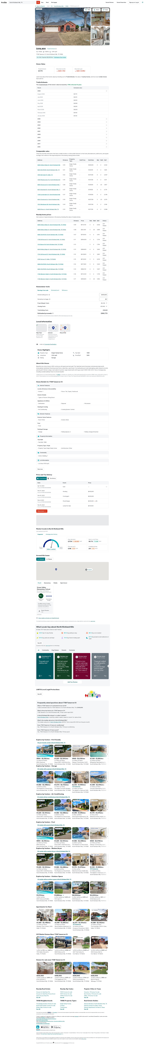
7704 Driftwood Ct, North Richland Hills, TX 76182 (51, 254)
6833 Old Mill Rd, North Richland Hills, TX (49, 170)
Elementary (47, 583)
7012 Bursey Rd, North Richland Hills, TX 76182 (50, 244)
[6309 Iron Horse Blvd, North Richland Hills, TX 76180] (98, 777)
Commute (72, 650)
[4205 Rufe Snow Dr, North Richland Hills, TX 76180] (62, 751)
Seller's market (51, 549)
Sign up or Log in (134, 2)
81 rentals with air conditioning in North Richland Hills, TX (53, 797)
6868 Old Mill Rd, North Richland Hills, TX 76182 (50, 264)
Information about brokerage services (46, 1021)
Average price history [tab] (51, 534)
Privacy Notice (97, 1032)
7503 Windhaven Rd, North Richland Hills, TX (49, 204)
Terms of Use (79, 1032)
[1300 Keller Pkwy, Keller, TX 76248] (45, 915)
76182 (66, 6)
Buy (42, 2)
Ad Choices (103, 1032)
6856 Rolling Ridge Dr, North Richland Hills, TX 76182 (52, 229)
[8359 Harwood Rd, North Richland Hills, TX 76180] (80, 777)
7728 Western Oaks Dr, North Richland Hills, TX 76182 (52, 274)
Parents (64, 650)
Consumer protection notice (59, 1021)
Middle (55, 583)
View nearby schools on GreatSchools (48, 618)
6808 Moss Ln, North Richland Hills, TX (48, 209)
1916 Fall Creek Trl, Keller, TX (45, 175)
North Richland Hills (59, 6)
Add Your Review (72, 682)
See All (40, 643)
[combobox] (24, 2)
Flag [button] (50, 675)
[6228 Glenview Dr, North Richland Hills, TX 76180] (98, 805)
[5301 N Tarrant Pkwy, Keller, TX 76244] (99, 915)
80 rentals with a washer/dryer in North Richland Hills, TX (53, 851)
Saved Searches (121, 2)
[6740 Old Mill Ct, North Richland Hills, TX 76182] (45, 968)
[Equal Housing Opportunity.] (53, 1042)
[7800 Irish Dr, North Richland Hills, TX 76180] (80, 805)
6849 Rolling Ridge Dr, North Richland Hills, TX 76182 (52, 249)
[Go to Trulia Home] (4, 2)
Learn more (93, 621)
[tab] (41, 478)
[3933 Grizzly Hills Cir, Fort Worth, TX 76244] (99, 942)
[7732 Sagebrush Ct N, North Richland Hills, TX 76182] (63, 968)
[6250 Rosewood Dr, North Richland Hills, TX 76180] (62, 777)
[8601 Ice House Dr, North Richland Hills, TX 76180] (81, 915)
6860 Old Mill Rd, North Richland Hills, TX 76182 (50, 269)
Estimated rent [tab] (55, 290)
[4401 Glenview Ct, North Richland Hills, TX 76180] (80, 751)
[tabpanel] (72, 305)
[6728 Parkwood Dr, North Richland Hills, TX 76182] (98, 888)
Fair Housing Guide (55, 1032)
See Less (41, 469)
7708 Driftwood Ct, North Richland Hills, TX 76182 (51, 239)
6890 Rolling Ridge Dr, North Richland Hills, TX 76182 (52, 224)
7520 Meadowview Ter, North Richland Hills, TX (50, 179)
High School (63, 583)
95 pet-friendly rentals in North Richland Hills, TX (51, 742)
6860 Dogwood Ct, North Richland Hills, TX (49, 184)
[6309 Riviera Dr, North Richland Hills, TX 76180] (80, 888)
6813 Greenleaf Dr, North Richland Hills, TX (49, 189)
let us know (84, 1038)
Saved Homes (110, 2)
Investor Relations (72, 1032)
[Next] (107, 754)
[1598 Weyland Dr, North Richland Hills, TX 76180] (98, 751)
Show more (41, 511)
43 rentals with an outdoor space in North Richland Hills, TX (54, 879)
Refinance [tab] (64, 290)
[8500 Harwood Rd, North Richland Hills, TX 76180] (45, 751)
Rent (47, 2)
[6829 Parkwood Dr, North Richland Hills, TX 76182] (63, 942)
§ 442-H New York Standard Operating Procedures (46, 1018)
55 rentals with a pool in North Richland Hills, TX (50, 825)
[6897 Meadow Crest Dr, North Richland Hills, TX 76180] (63, 915)
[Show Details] (106, 91)
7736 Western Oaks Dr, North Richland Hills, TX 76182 (52, 279)
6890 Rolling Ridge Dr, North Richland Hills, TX (50, 165)
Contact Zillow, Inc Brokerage (43, 1023)
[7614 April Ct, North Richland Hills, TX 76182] (62, 888)
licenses (76, 1016)
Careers (61, 1032)
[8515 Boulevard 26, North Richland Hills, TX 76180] (45, 777)
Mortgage (54, 2)
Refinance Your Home (60, 57)
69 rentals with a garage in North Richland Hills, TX (51, 769)
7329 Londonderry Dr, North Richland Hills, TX (50, 194)
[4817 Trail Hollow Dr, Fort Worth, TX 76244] (81, 942)
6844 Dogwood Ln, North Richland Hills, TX (49, 199)
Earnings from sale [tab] (43, 290)
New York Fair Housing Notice (42, 1020)
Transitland (55, 1012)
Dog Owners (55, 650)
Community (45, 650)
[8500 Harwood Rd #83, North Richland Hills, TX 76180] (45, 888)
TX (51, 6)
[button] (38, 2)
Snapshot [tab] (40, 534)
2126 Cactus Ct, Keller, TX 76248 (47, 259)
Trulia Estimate (43, 84)
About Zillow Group (47, 1032)
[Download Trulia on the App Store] (45, 1027)
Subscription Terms (86, 1032)
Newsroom (66, 1032)
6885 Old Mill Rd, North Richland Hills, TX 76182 (50, 234)
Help (92, 1032)
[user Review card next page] (109, 666)
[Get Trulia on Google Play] (56, 1027)
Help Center (66, 1042)
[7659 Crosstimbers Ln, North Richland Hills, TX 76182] (81, 968)
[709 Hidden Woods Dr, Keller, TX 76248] (45, 942)
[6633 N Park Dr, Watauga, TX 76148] (99, 968)
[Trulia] (37, 1027)
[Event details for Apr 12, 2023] (106, 487)
